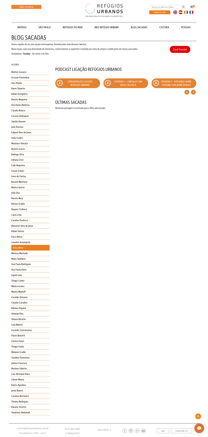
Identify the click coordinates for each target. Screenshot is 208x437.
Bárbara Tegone (18, 308)
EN (176, 12)
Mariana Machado (19, 253)
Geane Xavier (17, 170)
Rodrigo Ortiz (17, 154)
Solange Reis (17, 313)
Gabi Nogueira (18, 165)
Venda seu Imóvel (26, 7)
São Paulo (45, 27)
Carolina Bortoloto (20, 396)
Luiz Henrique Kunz (20, 373)
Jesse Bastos (17, 390)
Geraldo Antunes (19, 297)
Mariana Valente (19, 368)
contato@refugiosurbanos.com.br (33, 428)
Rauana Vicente (18, 406)
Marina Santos (18, 187)
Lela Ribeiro (17, 324)
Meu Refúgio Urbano (107, 27)
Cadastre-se (181, 431)
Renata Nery (17, 198)
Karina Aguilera (18, 385)
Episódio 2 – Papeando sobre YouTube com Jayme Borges (176, 83)
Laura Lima (16, 214)
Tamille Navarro (18, 121)
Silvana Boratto (18, 319)
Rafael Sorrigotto (19, 93)
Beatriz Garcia (18, 148)
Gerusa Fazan (17, 341)
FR (192, 12)
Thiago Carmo (17, 280)
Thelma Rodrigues (19, 401)
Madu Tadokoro (18, 258)
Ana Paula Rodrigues (21, 264)
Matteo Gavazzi (18, 72)
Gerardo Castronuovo (21, 330)
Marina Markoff (18, 291)
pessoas (186, 27)
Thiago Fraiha (17, 346)
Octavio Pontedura (20, 77)
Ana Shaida (16, 83)
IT (187, 12)
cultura (164, 27)
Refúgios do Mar (73, 27)
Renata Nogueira (19, 99)
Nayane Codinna (19, 209)
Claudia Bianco (18, 110)
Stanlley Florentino (20, 357)
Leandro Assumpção (20, 242)
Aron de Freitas (18, 176)
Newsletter (159, 12)
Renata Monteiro (19, 181)
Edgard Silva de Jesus (21, 132)
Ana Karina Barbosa (20, 104)
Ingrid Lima (16, 275)
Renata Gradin (18, 203)
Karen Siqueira (18, 88)
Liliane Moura (17, 379)
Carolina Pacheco (19, 220)
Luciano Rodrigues (20, 115)
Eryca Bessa (16, 236)
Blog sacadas (139, 27)
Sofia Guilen (17, 137)
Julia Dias (15, 192)
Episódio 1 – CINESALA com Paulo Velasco (128, 83)
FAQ (163, 431)
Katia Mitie (18, 247)
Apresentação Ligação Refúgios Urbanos (80, 83)
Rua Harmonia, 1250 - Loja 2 (33, 433)
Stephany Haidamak (20, 412)
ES (181, 12)
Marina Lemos (17, 286)
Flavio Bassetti (18, 335)
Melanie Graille (18, 352)
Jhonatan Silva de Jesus (22, 225)
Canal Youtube (180, 49)
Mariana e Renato (19, 143)
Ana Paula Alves (18, 269)
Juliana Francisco (19, 363)
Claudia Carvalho (19, 302)
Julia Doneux (17, 126)
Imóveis (22, 27)
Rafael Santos (17, 231)
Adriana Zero (17, 159)
